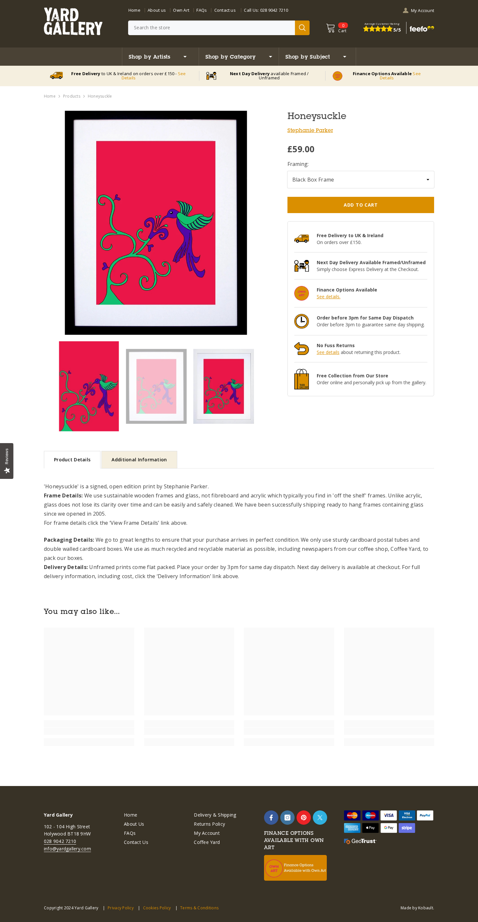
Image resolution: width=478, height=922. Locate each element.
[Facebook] (271, 817)
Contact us (225, 10)
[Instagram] (287, 817)
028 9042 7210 (274, 10)
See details (328, 352)
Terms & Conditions (199, 908)
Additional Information (139, 459)
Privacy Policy (121, 908)
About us (157, 10)
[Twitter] (320, 817)
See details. (328, 296)
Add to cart (361, 205)
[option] (156, 223)
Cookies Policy (157, 908)
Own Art (181, 10)
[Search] (219, 27)
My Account (422, 10)
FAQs (201, 10)
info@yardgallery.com (67, 849)
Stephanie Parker (310, 130)
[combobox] (211, 27)
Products (71, 96)
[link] (89, 731)
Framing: (298, 164)
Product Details (72, 459)
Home (134, 10)
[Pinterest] (304, 817)
